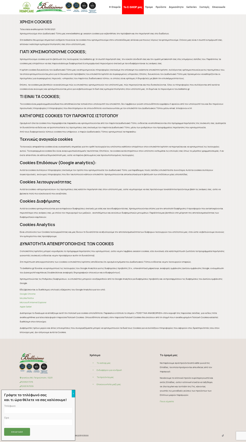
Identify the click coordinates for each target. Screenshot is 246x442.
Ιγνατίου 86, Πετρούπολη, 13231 (37, 377)
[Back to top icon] (232, 436)
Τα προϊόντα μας (105, 377)
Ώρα (6, 417)
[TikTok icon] (223, 435)
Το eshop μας (104, 362)
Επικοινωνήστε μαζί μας (109, 384)
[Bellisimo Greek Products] (58, 7)
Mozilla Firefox (27, 298)
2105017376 (27, 381)
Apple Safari (26, 306)
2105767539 (27, 386)
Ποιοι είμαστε (167, 401)
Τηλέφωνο (10, 405)
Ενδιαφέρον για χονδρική (109, 370)
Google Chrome (28, 293)
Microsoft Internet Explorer (33, 302)
